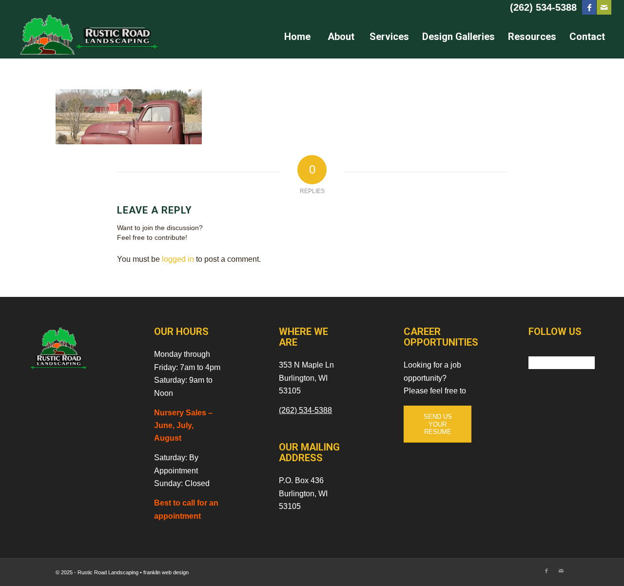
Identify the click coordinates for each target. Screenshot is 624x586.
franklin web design (166, 572)
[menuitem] (297, 37)
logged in (178, 259)
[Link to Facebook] (589, 7)
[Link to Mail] (604, 7)
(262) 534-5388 (543, 7)
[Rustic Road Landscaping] (86, 37)
